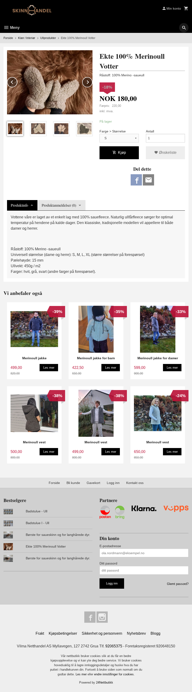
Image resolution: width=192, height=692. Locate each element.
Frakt (40, 633)
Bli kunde (73, 483)
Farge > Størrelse (113, 131)
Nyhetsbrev (136, 633)
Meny (14, 28)
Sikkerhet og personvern (102, 633)
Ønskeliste (167, 153)
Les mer (82, 674)
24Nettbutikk (104, 682)
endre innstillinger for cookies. (114, 674)
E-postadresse (110, 546)
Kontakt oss (135, 483)
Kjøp (122, 153)
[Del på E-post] (148, 180)
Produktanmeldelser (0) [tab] (59, 205)
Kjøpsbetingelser (63, 633)
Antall (150, 131)
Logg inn (113, 483)
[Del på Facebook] (136, 180)
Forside (8, 38)
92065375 (113, 646)
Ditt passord (108, 563)
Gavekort (93, 483)
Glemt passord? (177, 584)
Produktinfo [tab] (19, 205)
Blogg (155, 633)
